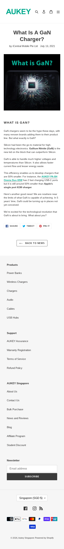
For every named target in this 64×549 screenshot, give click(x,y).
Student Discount (16, 445)
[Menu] (58, 11)
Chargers (12, 290)
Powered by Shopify (44, 538)
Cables (11, 308)
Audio (10, 299)
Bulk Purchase (15, 409)
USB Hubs (13, 317)
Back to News (34, 243)
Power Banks (14, 273)
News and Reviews (18, 418)
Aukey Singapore (26, 538)
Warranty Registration (19, 350)
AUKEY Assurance (17, 341)
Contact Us (13, 400)
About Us (12, 391)
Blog (9, 427)
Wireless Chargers (17, 281)
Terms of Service (16, 358)
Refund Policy (14, 368)
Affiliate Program (16, 436)
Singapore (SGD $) (30, 498)
